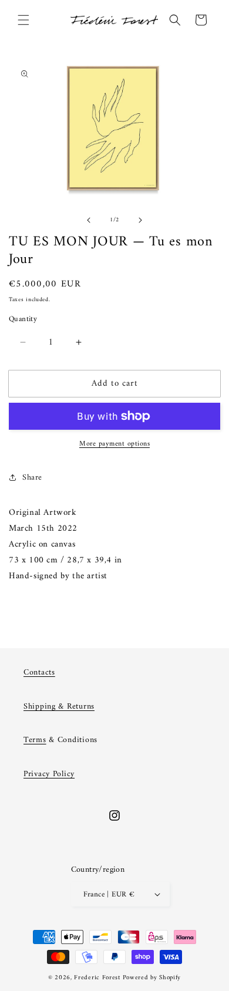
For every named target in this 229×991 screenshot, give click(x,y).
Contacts (39, 672)
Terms (34, 740)
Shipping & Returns (59, 706)
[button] (23, 20)
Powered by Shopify (152, 977)
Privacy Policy (49, 774)
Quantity (23, 319)
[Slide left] (89, 220)
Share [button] (32, 477)
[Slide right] (140, 220)
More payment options (114, 444)
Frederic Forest (97, 977)
